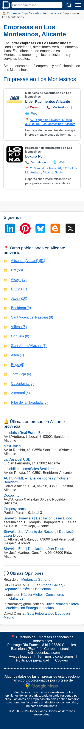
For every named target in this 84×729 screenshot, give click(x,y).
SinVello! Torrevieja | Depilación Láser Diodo (38, 518)
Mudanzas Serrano (35, 579)
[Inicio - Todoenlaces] (6, 5)
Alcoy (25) (18, 279)
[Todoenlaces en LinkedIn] (10, 228)
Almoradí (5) (20, 393)
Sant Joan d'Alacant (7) (29, 346)
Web (34, 113)
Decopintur (12, 495)
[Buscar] (69, 5)
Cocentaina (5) (22, 383)
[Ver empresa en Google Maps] (41, 685)
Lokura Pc (33, 156)
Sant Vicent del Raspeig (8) (32, 317)
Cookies (61, 660)
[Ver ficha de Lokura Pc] (14, 154)
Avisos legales (20, 656)
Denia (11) (19, 289)
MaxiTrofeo (12, 446)
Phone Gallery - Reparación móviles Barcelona (34, 587)
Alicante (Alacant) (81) (28, 260)
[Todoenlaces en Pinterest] (25, 228)
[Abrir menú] (78, 5)
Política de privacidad (32, 660)
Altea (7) (17, 355)
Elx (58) (17, 270)
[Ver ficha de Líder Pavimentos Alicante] (14, 99)
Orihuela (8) (20, 336)
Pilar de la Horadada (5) (29, 402)
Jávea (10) (19, 298)
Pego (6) (17, 364)
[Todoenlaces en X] (70, 228)
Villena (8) (19, 327)
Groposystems (15, 509)
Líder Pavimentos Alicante (47, 102)
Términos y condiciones (55, 656)
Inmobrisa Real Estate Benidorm (28, 433)
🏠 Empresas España (17, 13)
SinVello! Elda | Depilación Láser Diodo (34, 549)
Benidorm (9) (21, 308)
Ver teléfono (61, 107)
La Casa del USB (17, 459)
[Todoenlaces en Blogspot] (55, 228)
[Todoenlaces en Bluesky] (40, 228)
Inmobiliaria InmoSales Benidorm (29, 469)
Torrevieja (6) (21, 374)
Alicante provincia (47, 13)
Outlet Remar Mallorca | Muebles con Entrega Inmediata (41, 606)
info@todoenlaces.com (42, 652)
